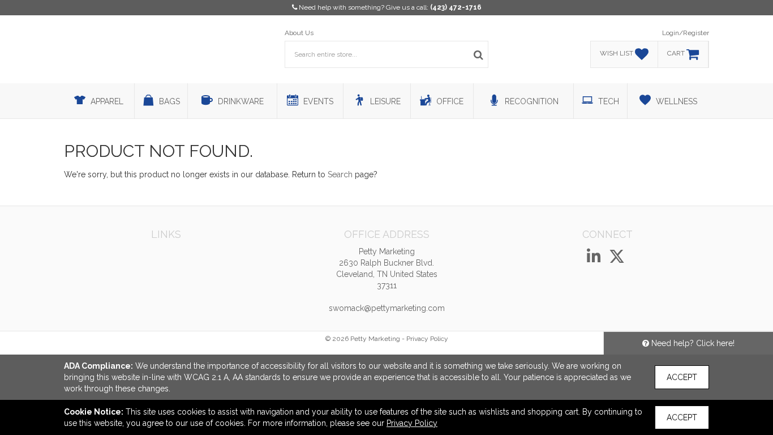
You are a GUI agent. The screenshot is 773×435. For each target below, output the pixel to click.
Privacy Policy (427, 339)
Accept (682, 377)
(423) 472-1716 (456, 7)
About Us (299, 33)
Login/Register (685, 33)
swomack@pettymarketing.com (387, 308)
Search (340, 174)
